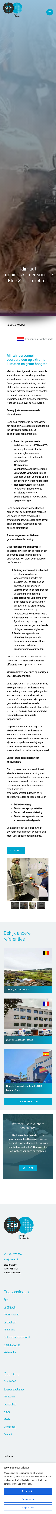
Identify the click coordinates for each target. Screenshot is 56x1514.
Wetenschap (10, 1352)
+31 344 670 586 (13, 1254)
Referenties (10, 1404)
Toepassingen (16, 1291)
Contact (15, 850)
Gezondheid (10, 1322)
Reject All (28, 1507)
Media (7, 1419)
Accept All (28, 1491)
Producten (9, 1396)
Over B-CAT (10, 1381)
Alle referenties (28, 1101)
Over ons (12, 1373)
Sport (6, 1299)
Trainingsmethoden (14, 1389)
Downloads (10, 1426)
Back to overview (16, 325)
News (7, 1411)
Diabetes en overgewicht (17, 1337)
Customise (28, 1499)
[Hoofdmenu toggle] (49, 12)
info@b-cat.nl (11, 1259)
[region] (28, 1488)
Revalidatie (9, 1307)
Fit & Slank (9, 1329)
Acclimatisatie (11, 1314)
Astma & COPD (12, 1344)
